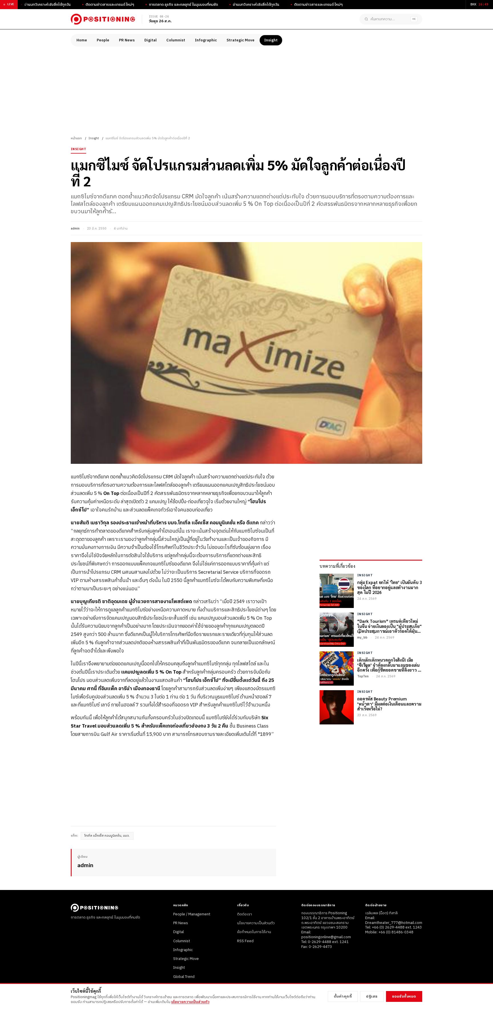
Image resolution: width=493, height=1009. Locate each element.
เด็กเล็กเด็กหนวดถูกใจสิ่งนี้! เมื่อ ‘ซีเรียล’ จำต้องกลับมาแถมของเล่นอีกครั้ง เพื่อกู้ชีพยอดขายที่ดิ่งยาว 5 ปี (388, 665)
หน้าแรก (76, 138)
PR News (127, 40)
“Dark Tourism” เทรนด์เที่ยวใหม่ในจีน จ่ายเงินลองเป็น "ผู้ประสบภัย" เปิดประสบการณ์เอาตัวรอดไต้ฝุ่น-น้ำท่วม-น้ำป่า (389, 626)
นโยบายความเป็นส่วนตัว (256, 923)
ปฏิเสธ (372, 996)
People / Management (191, 914)
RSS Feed (245, 941)
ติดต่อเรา (244, 914)
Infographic (206, 40)
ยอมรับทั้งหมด (404, 996)
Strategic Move (240, 40)
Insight (271, 40)
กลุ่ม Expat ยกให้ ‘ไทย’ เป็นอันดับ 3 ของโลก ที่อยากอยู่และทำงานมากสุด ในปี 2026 (389, 587)
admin (75, 229)
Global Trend (184, 977)
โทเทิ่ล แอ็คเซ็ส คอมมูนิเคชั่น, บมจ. (107, 835)
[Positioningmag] (103, 19)
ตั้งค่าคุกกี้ (343, 996)
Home (81, 40)
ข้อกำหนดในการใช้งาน (254, 932)
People (103, 40)
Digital (150, 40)
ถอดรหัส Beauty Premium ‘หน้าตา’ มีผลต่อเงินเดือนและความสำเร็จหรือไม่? (389, 703)
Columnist (175, 40)
